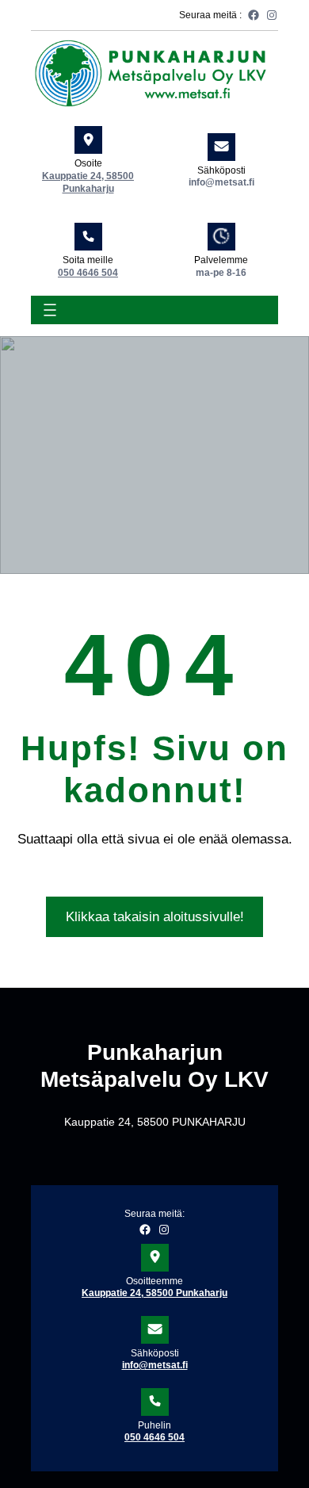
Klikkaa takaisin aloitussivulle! (155, 916)
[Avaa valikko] (50, 310)
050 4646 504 (88, 272)
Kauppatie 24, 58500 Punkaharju (154, 1293)
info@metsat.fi (155, 1365)
